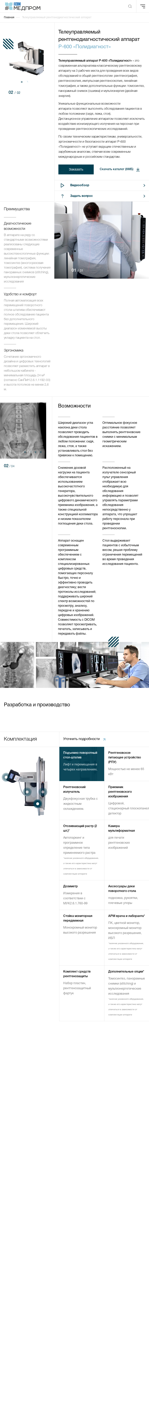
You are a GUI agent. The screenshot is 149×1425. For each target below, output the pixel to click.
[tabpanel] (27, 58)
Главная (9, 17)
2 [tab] (27, 82)
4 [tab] (40, 452)
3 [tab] (35, 452)
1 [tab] (22, 82)
